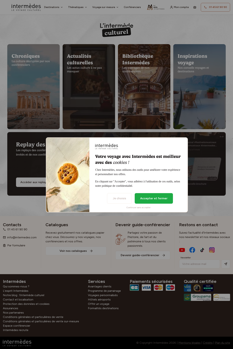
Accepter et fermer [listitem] (153, 198)
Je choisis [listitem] (119, 198)
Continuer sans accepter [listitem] (138, 207)
